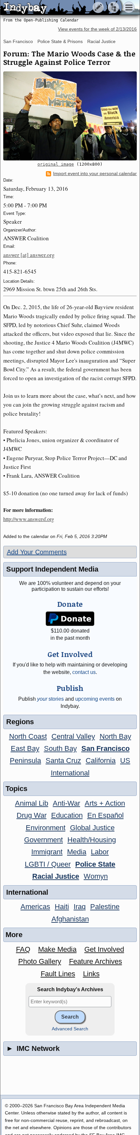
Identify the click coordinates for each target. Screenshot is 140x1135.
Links (91, 974)
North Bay (115, 736)
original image (55, 164)
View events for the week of (97, 29)
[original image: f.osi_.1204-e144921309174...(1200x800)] (70, 116)
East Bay (25, 748)
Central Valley (73, 736)
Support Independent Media (52, 569)
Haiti (62, 907)
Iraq (80, 907)
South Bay (60, 748)
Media (76, 852)
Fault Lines (58, 974)
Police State (95, 864)
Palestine (104, 907)
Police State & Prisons (60, 41)
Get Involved (104, 949)
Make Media (57, 949)
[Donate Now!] (70, 618)
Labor (100, 852)
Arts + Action (105, 803)
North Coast (28, 736)
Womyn (96, 876)
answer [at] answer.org (29, 255)
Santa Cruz (63, 760)
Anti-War (66, 803)
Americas (35, 907)
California (101, 760)
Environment (45, 828)
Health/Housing (91, 840)
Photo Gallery (39, 961)
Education (67, 815)
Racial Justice (101, 41)
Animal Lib (31, 803)
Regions (20, 722)
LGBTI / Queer (48, 864)
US (125, 760)
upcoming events (95, 699)
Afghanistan (70, 919)
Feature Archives (95, 961)
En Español (105, 815)
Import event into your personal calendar (95, 173)
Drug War (32, 815)
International (70, 773)
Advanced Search (70, 1028)
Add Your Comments (37, 552)
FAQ (23, 949)
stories (50, 699)
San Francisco (18, 41)
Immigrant (47, 852)
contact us (84, 672)
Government (43, 840)
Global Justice (92, 828)
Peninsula (25, 760)
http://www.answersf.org (28, 518)
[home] (61, 8)
